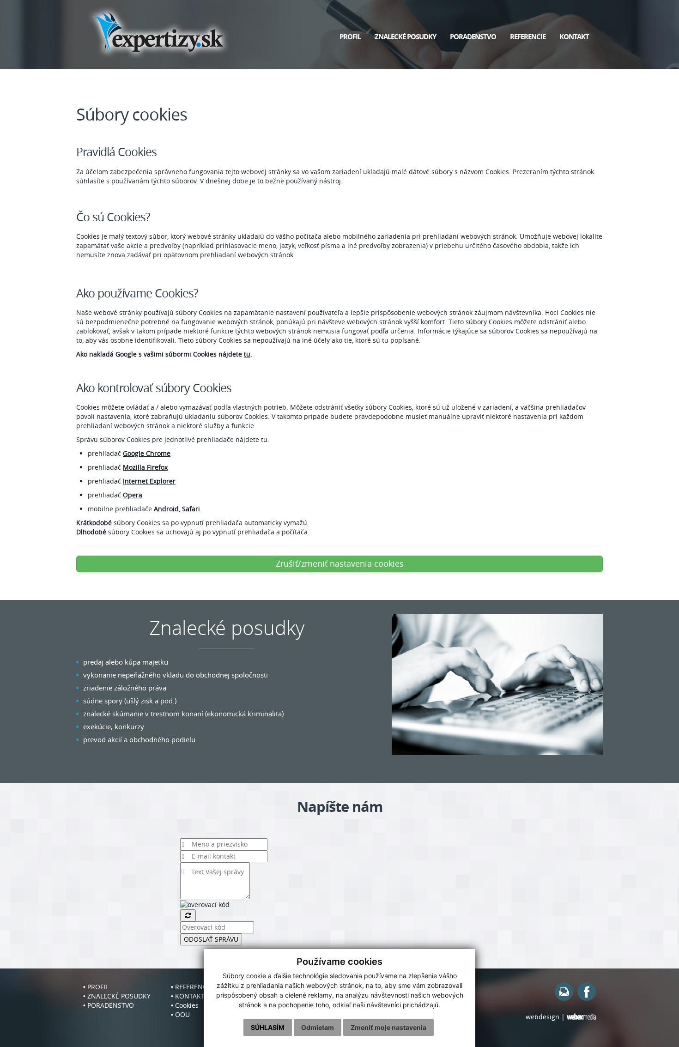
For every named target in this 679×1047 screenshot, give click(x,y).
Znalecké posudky (405, 37)
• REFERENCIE (191, 986)
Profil (350, 37)
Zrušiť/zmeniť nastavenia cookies (340, 563)
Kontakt (574, 37)
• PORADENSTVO (108, 1005)
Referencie (528, 37)
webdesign (542, 1016)
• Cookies (185, 1005)
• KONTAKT (188, 996)
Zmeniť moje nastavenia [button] (388, 1027)
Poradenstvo (473, 37)
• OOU (180, 1014)
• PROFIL (96, 986)
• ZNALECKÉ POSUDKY (117, 996)
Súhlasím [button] (268, 1027)
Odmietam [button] (317, 1027)
